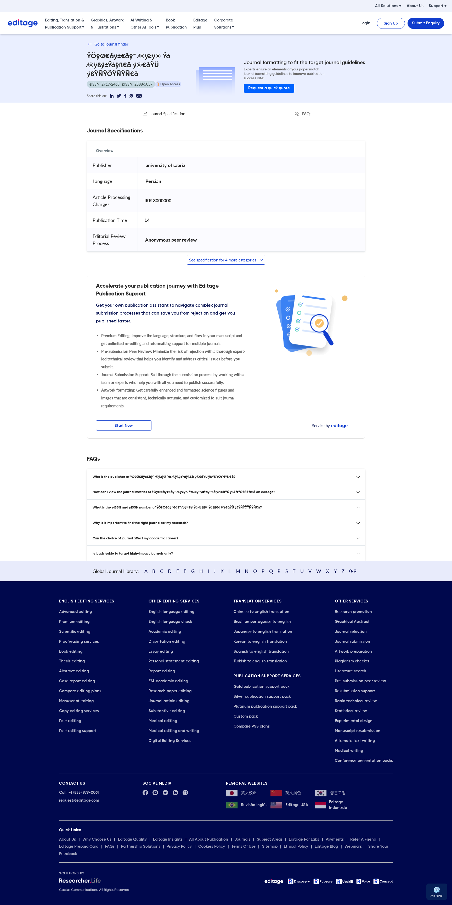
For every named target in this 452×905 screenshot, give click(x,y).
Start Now (124, 426)
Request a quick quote (269, 88)
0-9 (352, 571)
